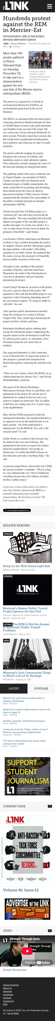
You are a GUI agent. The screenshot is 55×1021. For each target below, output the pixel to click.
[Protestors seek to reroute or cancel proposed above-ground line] (40, 60)
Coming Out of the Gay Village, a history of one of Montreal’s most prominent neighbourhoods (25, 731)
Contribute (8, 994)
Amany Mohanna (18, 43)
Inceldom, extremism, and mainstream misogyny (24, 720)
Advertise (7, 991)
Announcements (11, 985)
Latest (14, 688)
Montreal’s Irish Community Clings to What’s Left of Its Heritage (27, 674)
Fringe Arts (7, 735)
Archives (7, 998)
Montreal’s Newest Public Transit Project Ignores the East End (25, 610)
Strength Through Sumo (14, 969)
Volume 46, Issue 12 (20, 890)
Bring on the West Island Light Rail (26, 566)
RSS (5, 1004)
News (5, 703)
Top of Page (13, 1013)
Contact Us (8, 1001)
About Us (7, 988)
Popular (41, 688)
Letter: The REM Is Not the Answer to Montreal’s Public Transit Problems (26, 627)
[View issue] (27, 848)
